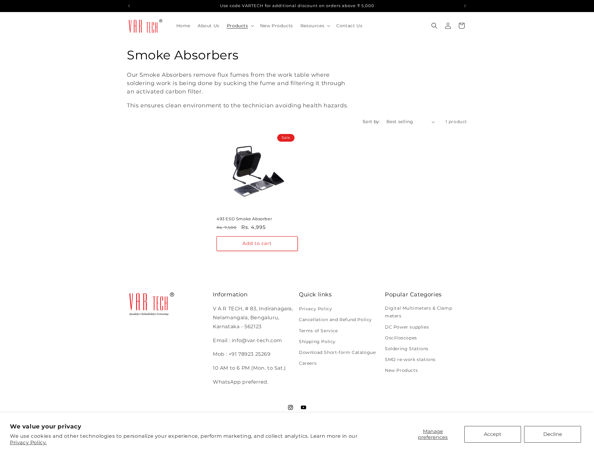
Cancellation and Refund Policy (335, 319)
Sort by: (371, 121)
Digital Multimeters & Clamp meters (418, 312)
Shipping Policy (317, 341)
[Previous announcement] (129, 6)
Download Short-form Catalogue (337, 352)
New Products (401, 370)
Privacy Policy (315, 309)
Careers (307, 363)
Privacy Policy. (28, 442)
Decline (552, 434)
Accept (492, 434)
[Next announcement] (465, 6)
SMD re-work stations (410, 359)
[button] (239, 25)
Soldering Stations (406, 348)
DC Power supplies (407, 327)
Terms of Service (318, 330)
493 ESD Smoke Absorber (244, 218)
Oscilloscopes (401, 338)
